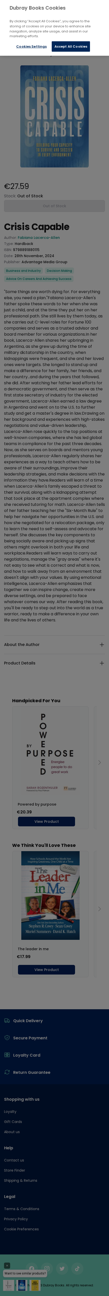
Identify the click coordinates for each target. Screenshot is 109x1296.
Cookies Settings (31, 46)
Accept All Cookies (71, 46)
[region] (54, 28)
